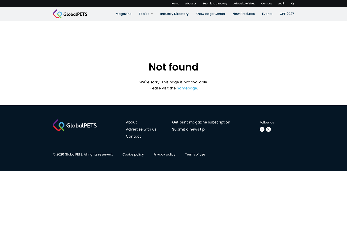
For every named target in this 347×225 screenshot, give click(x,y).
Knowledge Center (210, 13)
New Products (244, 13)
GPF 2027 (287, 13)
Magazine (124, 13)
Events (267, 13)
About (131, 122)
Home (175, 3)
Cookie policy (133, 154)
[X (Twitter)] (268, 129)
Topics (144, 13)
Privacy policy (164, 154)
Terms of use (195, 154)
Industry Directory (174, 13)
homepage (187, 88)
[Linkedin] (262, 129)
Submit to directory (215, 3)
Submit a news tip (188, 129)
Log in (281, 3)
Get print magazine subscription (201, 122)
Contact (266, 3)
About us (191, 3)
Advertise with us (244, 3)
